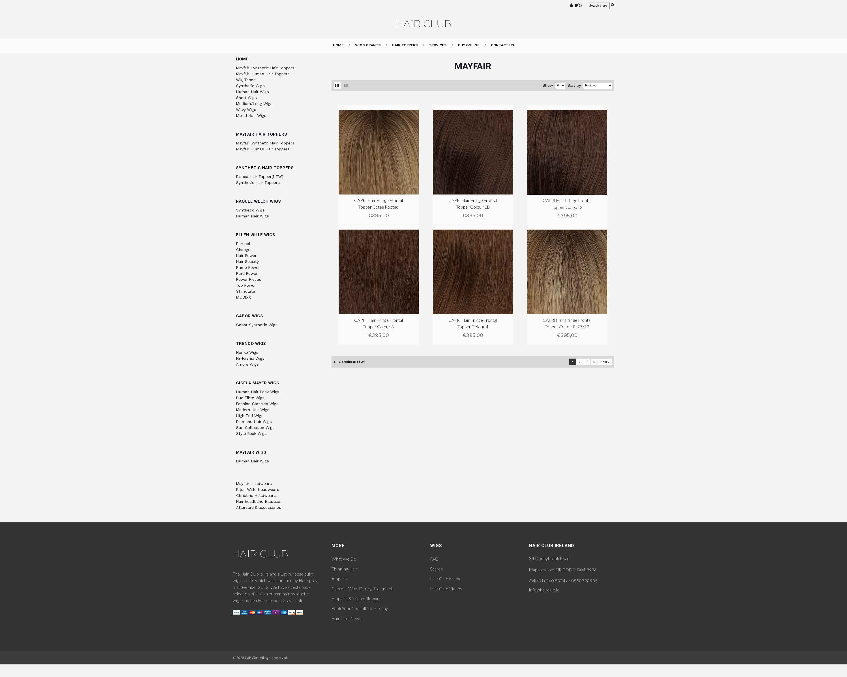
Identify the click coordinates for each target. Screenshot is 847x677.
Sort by (574, 85)
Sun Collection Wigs (255, 427)
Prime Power (248, 267)
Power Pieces (248, 279)
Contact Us (502, 45)
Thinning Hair (344, 568)
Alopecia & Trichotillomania (357, 598)
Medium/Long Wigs (254, 103)
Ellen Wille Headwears (257, 489)
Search (436, 568)
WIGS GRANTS (368, 45)
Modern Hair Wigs (252, 409)
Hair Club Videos (446, 588)
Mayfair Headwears (254, 483)
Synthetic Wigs (250, 85)
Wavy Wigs (246, 109)
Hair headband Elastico (258, 501)
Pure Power (247, 273)
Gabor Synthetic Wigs (256, 324)
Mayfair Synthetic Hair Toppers (265, 67)
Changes (244, 249)
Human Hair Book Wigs (257, 391)
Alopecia (340, 578)
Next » (604, 362)
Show (547, 85)
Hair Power (246, 255)
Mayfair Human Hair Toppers (263, 73)
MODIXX (243, 297)
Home (338, 45)
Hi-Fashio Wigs (250, 358)
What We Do (344, 558)
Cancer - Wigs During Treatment (362, 588)
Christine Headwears (256, 495)
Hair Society (247, 261)
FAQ (434, 558)
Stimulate (245, 291)
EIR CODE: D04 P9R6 (576, 569)
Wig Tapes (245, 79)
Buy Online (469, 45)
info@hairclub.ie (544, 589)
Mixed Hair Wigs (251, 115)
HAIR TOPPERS (405, 45)
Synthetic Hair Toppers (258, 182)
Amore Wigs (247, 364)
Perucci (243, 243)
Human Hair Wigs (252, 91)
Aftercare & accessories (258, 507)
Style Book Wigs (251, 433)
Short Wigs (246, 97)
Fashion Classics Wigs (257, 403)
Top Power (246, 285)
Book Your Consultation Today (360, 608)
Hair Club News (346, 618)
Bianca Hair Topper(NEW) (259, 176)
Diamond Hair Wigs (254, 421)
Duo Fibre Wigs (250, 397)
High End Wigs (249, 415)
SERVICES (438, 45)
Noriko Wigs (247, 352)
